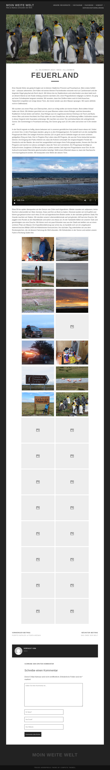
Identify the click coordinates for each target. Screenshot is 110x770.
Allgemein (69, 70)
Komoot (99, 5)
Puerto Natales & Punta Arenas (26, 635)
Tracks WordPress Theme (45, 767)
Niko (59, 70)
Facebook (89, 5)
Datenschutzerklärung (93, 8)
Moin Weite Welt (20, 5)
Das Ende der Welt (89, 635)
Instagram (77, 5)
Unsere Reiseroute (61, 5)
